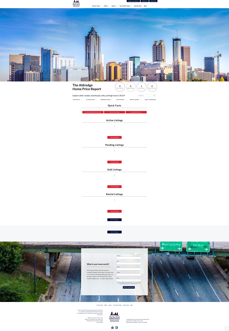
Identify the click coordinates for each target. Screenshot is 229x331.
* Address (118, 255)
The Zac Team (100, 305)
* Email (118, 272)
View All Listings (115, 137)
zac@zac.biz (100, 319)
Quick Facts (76, 99)
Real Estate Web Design (131, 322)
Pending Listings (105, 99)
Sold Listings (120, 99)
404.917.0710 (153, 1)
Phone (117, 278)
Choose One (141, 95)
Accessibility (134, 320)
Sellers (105, 305)
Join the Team (137, 6)
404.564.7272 (144, 1)
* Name (118, 267)
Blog (145, 6)
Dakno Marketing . (143, 322)
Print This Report (114, 220)
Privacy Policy (140, 320)
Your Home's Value (117, 305)
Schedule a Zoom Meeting (133, 1)
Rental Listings (134, 99)
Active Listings (90, 99)
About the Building (150, 99)
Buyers (110, 305)
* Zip (117, 261)
